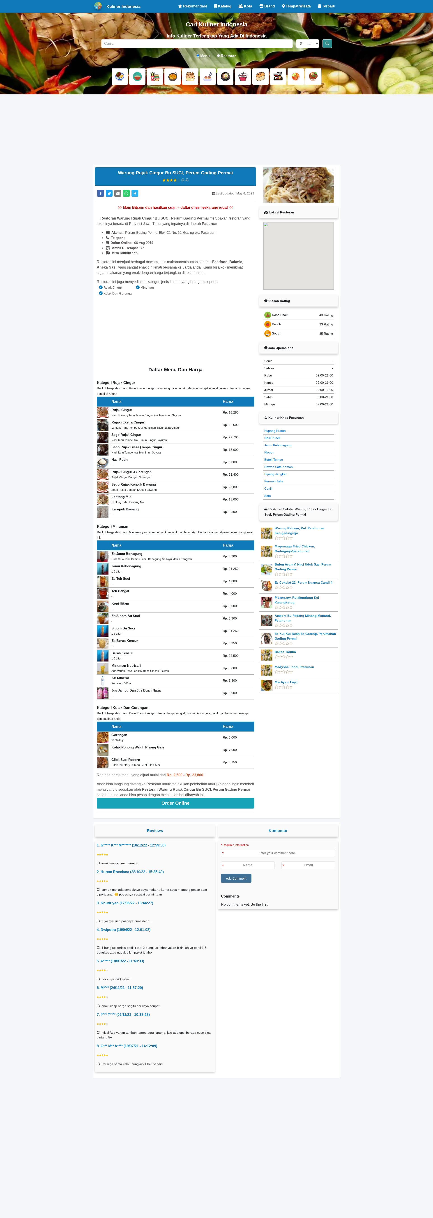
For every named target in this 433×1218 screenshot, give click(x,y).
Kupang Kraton (275, 430)
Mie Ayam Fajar (286, 682)
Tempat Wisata (298, 6)
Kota (247, 6)
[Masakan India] (172, 76)
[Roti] (260, 76)
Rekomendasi (194, 6)
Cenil (268, 488)
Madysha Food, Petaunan (294, 667)
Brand (269, 6)
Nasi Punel (272, 438)
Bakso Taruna (285, 652)
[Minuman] (243, 76)
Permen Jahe (273, 481)
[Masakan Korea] (225, 76)
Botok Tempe (273, 459)
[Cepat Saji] (155, 76)
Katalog (224, 6)
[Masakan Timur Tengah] (313, 76)
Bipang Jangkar (275, 474)
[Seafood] (278, 76)
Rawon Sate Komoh (278, 467)
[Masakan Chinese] (137, 76)
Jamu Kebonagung (277, 445)
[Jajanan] (190, 76)
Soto (267, 496)
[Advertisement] (216, 129)
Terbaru (328, 6)
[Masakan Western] (120, 76)
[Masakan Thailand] (296, 76)
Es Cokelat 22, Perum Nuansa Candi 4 (303, 582)
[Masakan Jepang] (208, 76)
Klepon (269, 452)
